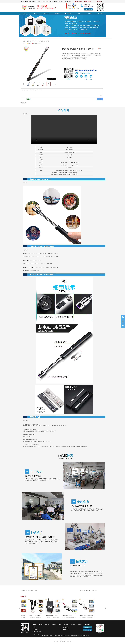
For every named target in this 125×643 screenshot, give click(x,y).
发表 (100, 99)
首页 (24, 41)
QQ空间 (29, 43)
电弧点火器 (29, 41)
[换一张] (29, 99)
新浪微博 (35, 43)
